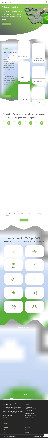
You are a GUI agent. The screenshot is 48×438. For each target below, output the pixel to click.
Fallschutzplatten (7, 429)
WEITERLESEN (6, 23)
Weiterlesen (5, 417)
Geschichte (6, 427)
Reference (27, 427)
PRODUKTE (7, 96)
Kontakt (27, 432)
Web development (37, 436)
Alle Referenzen (24, 394)
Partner (5, 432)
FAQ (26, 429)
